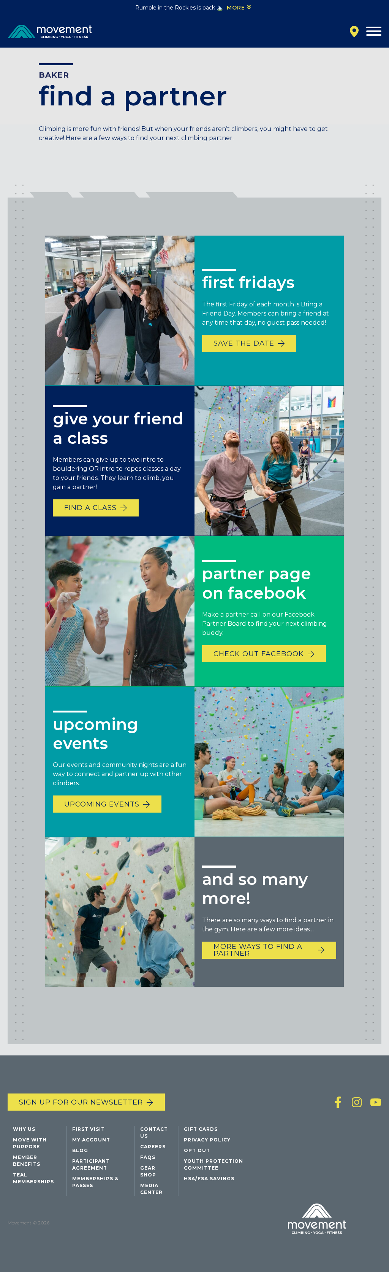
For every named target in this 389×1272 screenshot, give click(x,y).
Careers (153, 1146)
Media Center (151, 1189)
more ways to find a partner (257, 950)
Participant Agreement (91, 1164)
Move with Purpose (30, 1143)
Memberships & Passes (95, 1182)
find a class (90, 508)
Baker (54, 75)
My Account (91, 1140)
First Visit (88, 1129)
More (236, 7)
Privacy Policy (207, 1140)
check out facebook (258, 654)
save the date (243, 343)
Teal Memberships (33, 1178)
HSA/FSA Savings (209, 1178)
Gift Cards (201, 1129)
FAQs (147, 1157)
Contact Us (154, 1132)
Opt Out (197, 1150)
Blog (80, 1150)
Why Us (24, 1129)
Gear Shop (148, 1171)
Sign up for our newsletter (81, 1102)
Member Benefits (26, 1160)
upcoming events (101, 804)
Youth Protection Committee (213, 1164)
